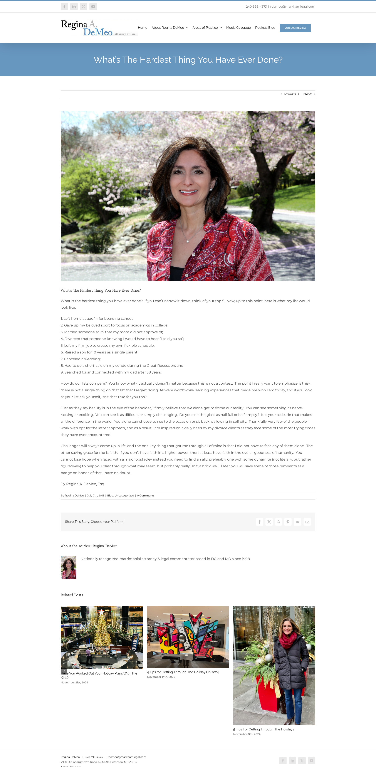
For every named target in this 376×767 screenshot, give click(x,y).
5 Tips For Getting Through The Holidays (263, 729)
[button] (64, 671)
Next (307, 94)
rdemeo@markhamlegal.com (292, 6)
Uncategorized (124, 495)
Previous (291, 94)
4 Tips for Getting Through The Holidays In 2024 (183, 672)
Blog (110, 495)
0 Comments (145, 495)
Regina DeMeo (74, 495)
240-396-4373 (256, 6)
